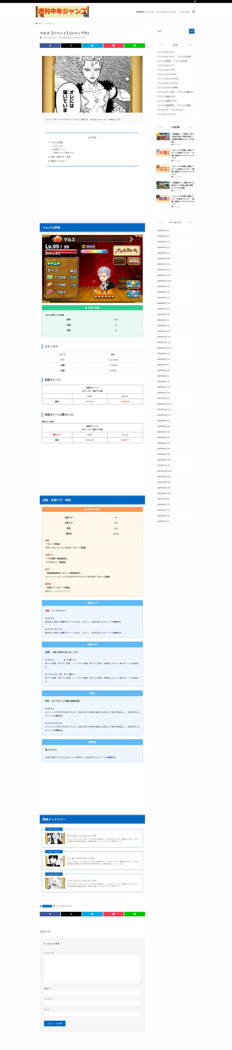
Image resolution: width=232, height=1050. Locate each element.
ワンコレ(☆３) (177, 110)
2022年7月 (163, 432)
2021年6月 (163, 504)
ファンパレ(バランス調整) (167, 88)
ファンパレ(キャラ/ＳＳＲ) (167, 79)
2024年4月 (163, 314)
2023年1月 (163, 398)
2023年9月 (163, 353)
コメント (49, 953)
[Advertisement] (92, 193)
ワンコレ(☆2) (162, 110)
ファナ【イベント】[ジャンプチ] (81, 881)
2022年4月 (163, 449)
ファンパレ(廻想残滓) (165, 105)
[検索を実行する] (191, 31)
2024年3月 (163, 320)
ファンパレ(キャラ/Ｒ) (166, 70)
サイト (47, 1009)
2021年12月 (164, 471)
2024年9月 (163, 286)
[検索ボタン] (194, 12)
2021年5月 (163, 510)
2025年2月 (163, 258)
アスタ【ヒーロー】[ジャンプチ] (81, 836)
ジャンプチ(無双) (164, 61)
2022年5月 (163, 443)
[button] (50, 45)
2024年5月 (163, 309)
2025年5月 (163, 242)
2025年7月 (163, 230)
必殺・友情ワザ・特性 (60, 157)
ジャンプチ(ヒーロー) (165, 57)
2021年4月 (163, 516)
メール (48, 999)
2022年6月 (163, 437)
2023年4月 (163, 381)
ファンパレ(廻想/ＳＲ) (166, 96)
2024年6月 (163, 303)
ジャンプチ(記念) (180, 61)
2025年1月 (163, 264)
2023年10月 (164, 348)
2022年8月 (163, 426)
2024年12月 (164, 270)
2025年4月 (163, 247)
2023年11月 (164, 342)
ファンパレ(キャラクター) (167, 83)
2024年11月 (164, 275)
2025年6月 (163, 236)
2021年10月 (164, 482)
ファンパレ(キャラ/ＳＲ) (166, 74)
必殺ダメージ (59, 149)
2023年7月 (163, 365)
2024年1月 (163, 331)
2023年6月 (163, 370)
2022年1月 (163, 465)
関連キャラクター (58, 161)
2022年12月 (164, 404)
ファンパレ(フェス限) (165, 92)
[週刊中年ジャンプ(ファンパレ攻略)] (62, 12)
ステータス (58, 146)
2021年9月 (163, 488)
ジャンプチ (47, 906)
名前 (47, 988)
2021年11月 (164, 476)
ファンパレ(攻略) (184, 105)
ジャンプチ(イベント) (50, 37)
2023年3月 (163, 387)
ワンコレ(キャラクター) (166, 114)
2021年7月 (163, 499)
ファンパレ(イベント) (165, 65)
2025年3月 (163, 253)
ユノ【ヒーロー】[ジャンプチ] (80, 858)
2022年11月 (164, 409)
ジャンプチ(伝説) (184, 57)
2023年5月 (163, 376)
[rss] (195, 1)
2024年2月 (163, 326)
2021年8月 (164, 493)
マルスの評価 (56, 142)
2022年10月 (164, 415)
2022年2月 (164, 460)
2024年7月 (163, 298)
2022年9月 (163, 421)
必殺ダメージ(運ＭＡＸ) (64, 153)
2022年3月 (163, 454)
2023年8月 (163, 359)
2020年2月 (163, 521)
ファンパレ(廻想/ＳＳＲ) (166, 101)
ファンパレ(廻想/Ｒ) (185, 92)
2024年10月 (164, 281)
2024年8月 (163, 292)
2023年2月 (163, 393)
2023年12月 (164, 337)
